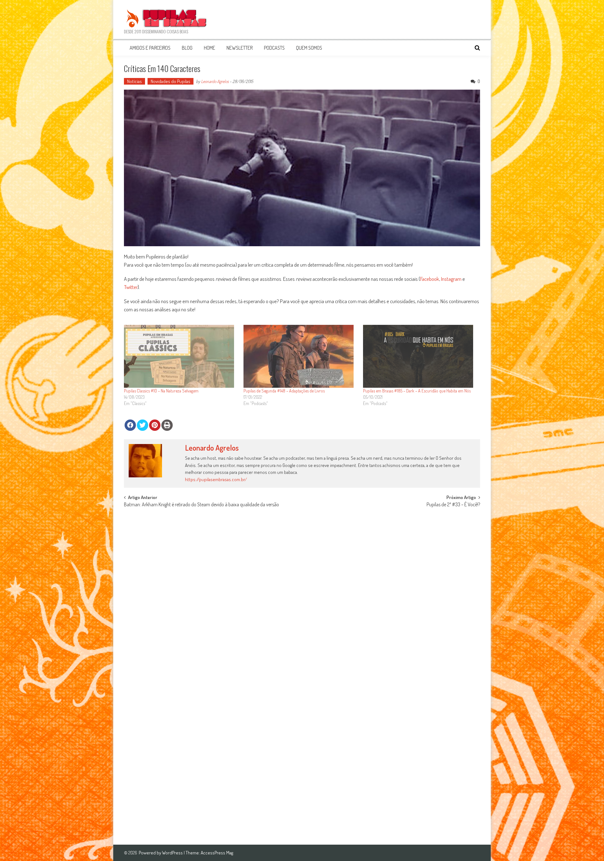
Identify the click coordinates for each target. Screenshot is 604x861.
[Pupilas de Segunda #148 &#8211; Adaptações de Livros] (300, 356)
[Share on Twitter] (142, 425)
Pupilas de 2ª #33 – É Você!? (453, 505)
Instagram (451, 278)
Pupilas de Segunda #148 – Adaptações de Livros (284, 390)
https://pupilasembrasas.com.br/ (216, 479)
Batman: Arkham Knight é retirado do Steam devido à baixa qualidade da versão (201, 505)
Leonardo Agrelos (215, 81)
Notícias (134, 81)
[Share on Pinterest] (154, 425)
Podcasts (274, 48)
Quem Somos (309, 48)
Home (209, 48)
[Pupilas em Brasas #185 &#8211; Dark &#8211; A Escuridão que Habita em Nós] (419, 356)
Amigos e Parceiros (150, 48)
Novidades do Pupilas (170, 81)
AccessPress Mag (217, 853)
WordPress (173, 853)
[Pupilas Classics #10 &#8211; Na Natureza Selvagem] (180, 356)
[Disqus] (302, 591)
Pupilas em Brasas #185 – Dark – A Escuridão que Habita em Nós (417, 390)
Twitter (130, 287)
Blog (187, 48)
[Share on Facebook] (130, 425)
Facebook (429, 278)
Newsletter (239, 48)
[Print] (167, 425)
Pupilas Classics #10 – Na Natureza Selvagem (161, 390)
